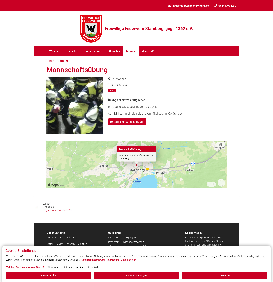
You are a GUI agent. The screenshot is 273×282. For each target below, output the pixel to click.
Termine (131, 51)
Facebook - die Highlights (122, 237)
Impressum (113, 259)
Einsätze (72, 51)
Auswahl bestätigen (136, 275)
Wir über (54, 51)
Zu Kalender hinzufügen (129, 121)
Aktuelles (114, 51)
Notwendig (56, 267)
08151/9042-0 (227, 5)
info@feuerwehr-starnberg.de (190, 5)
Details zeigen (128, 259)
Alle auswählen (48, 275)
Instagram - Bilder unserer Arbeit (126, 241)
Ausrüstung (93, 51)
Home (50, 60)
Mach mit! (147, 51)
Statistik (94, 267)
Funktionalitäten (76, 267)
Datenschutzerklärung (93, 259)
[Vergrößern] (74, 105)
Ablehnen (225, 275)
